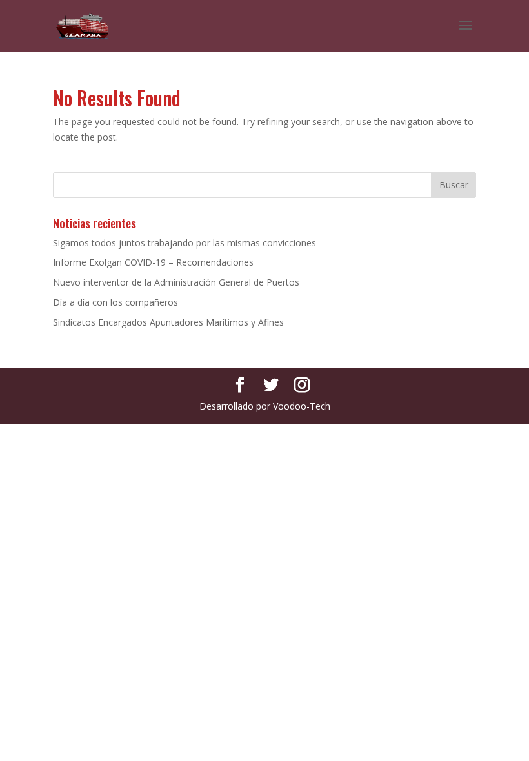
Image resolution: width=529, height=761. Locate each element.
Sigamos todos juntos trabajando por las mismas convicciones (184, 243)
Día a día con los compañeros (115, 302)
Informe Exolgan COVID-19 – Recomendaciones (153, 262)
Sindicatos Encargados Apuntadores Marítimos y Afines (168, 322)
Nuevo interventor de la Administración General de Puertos (176, 282)
